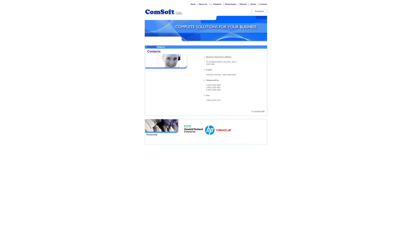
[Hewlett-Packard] (210, 129)
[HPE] (193, 129)
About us (203, 4)
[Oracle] (224, 129)
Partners (243, 4)
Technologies (230, 4)
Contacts (263, 4)
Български (259, 11)
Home (193, 4)
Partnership (151, 135)
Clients (253, 4)
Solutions (217, 4)
